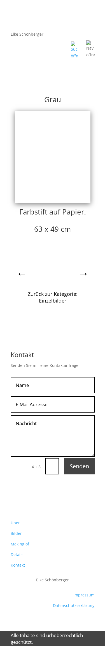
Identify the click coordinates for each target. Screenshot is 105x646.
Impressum (84, 595)
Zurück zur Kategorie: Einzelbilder (53, 297)
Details (17, 554)
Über (15, 522)
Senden (79, 466)
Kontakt (18, 565)
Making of (20, 544)
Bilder (16, 533)
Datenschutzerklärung (74, 605)
